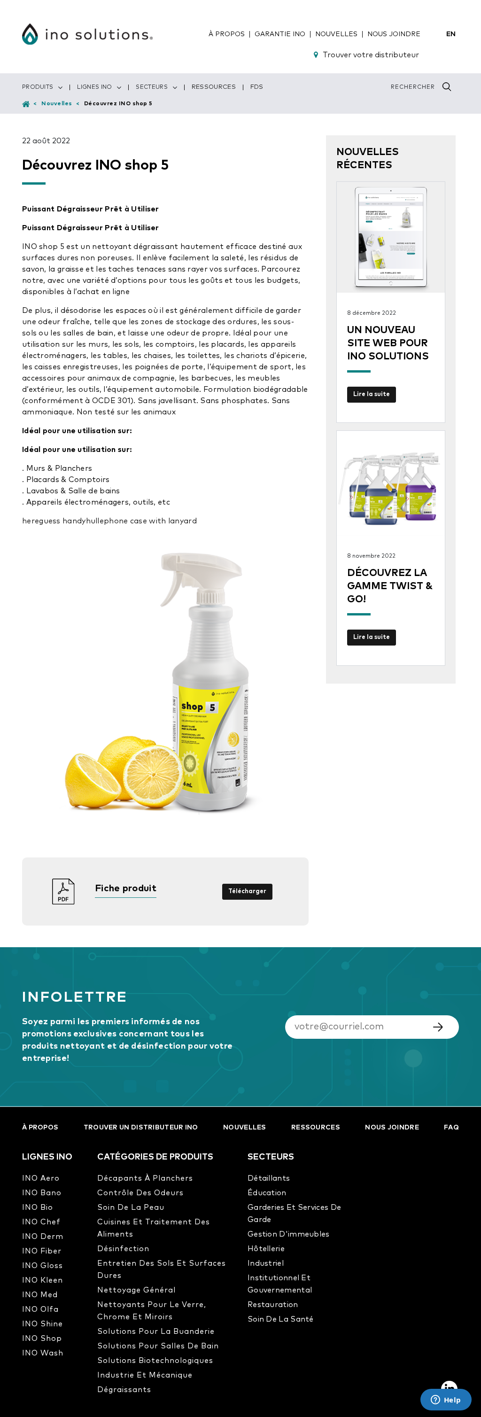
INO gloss (42, 1265)
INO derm (42, 1236)
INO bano (42, 1193)
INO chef (41, 1222)
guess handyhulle (71, 521)
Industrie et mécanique (145, 1375)
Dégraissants (124, 1390)
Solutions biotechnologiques (155, 1360)
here (30, 521)
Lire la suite (371, 394)
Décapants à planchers (145, 1178)
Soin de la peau (130, 1207)
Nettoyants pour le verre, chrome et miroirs (151, 1311)
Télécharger (247, 891)
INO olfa (40, 1309)
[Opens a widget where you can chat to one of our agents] (446, 1400)
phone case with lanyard (150, 521)
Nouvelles (56, 104)
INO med (40, 1295)
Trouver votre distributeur (371, 55)
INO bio (37, 1207)
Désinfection (123, 1249)
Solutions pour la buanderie (156, 1331)
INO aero (41, 1178)
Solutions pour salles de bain (158, 1346)
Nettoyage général (136, 1290)
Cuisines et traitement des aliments (153, 1228)
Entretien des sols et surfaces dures (161, 1269)
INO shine (42, 1324)
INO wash (42, 1353)
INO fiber (42, 1251)
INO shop (42, 1338)
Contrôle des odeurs (140, 1193)
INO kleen (42, 1280)
